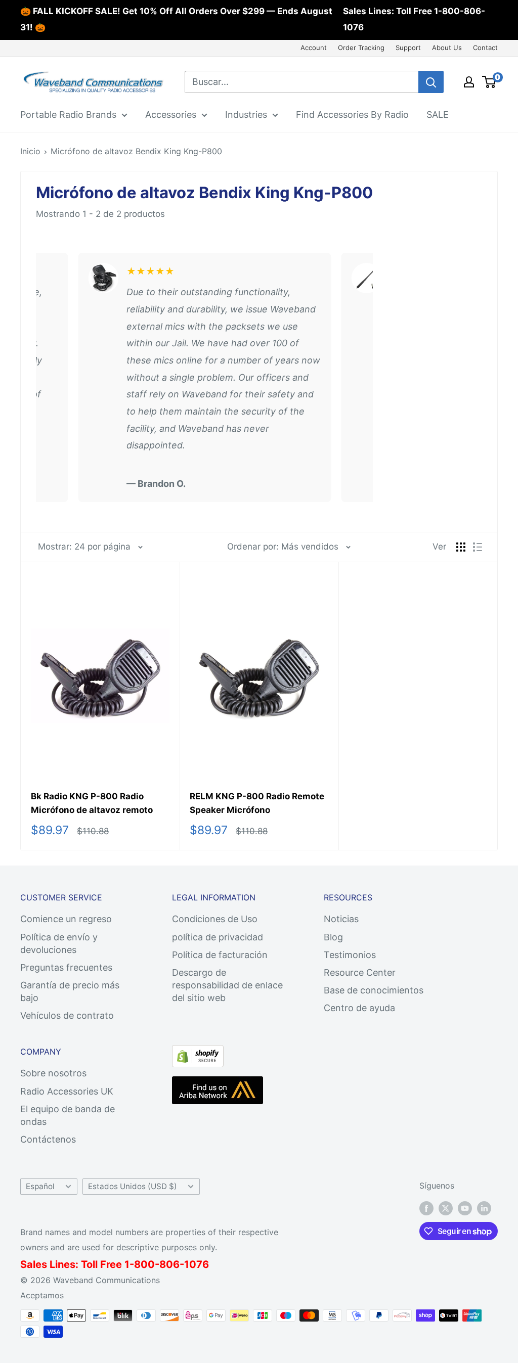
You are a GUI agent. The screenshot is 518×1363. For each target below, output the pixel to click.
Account (313, 47)
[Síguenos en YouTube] (465, 1207)
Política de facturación (220, 954)
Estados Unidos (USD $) (132, 1186)
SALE (437, 114)
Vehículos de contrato (67, 1015)
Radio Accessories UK (66, 1091)
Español (40, 1186)
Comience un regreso (66, 919)
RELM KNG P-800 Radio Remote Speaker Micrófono (257, 802)
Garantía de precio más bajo (69, 991)
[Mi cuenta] (469, 81)
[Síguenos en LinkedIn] (484, 1207)
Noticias (341, 919)
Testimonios (350, 954)
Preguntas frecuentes (66, 967)
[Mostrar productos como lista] (477, 547)
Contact (485, 47)
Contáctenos (48, 1139)
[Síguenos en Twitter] (446, 1207)
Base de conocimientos (373, 990)
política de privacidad (217, 937)
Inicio (30, 151)
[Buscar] (431, 82)
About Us (447, 47)
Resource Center (360, 972)
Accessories (170, 114)
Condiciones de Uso (214, 919)
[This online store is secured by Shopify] (198, 1053)
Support (408, 47)
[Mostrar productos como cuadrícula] (460, 547)
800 (144, 1264)
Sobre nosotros (53, 1073)
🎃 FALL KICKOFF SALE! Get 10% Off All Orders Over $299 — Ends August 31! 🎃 (176, 19)
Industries (246, 114)
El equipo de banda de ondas (67, 1115)
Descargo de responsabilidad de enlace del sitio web (227, 985)
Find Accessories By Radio (352, 114)
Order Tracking (361, 47)
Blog (333, 937)
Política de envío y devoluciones (59, 943)
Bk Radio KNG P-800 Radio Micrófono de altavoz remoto (92, 802)
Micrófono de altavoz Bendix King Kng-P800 (136, 151)
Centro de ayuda (359, 1008)
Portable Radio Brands (68, 114)
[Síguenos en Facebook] (426, 1207)
